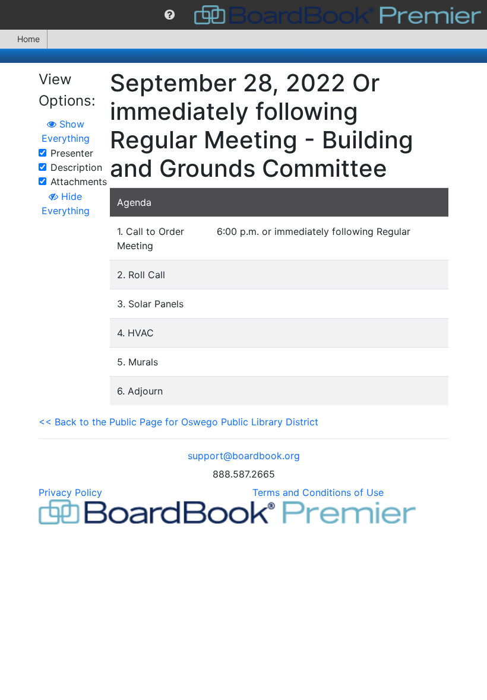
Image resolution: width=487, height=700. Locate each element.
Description (76, 167)
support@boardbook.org (244, 456)
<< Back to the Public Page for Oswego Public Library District (178, 422)
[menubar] (243, 15)
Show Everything (66, 131)
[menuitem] (169, 15)
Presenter (71, 153)
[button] (169, 15)
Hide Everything (66, 203)
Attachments (78, 181)
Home (28, 39)
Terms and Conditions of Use (318, 492)
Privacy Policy (70, 492)
